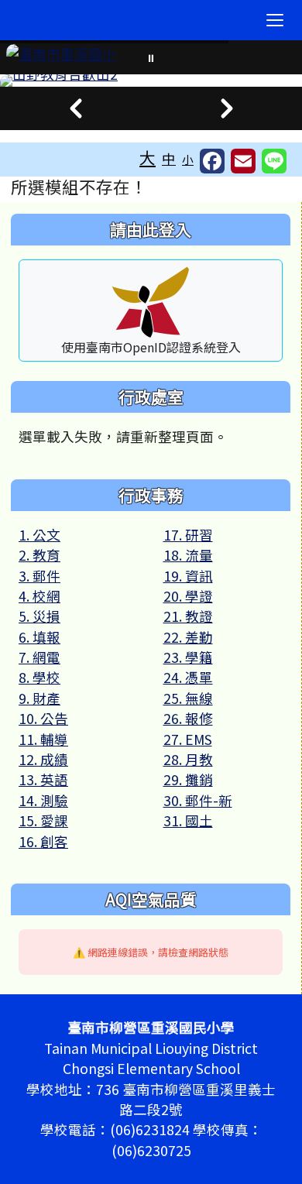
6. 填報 (39, 637)
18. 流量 (188, 555)
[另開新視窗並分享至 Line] (274, 161)
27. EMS (187, 739)
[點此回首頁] (151, 80)
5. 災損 (39, 616)
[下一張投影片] (226, 108)
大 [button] (147, 157)
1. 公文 (39, 534)
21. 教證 (188, 616)
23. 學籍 (188, 657)
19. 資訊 (188, 575)
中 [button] (169, 158)
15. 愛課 (43, 820)
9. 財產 (39, 698)
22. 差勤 (188, 637)
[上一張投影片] (75, 108)
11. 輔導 (43, 739)
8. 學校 (39, 677)
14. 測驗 (43, 800)
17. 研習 (188, 534)
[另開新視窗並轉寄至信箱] (243, 161)
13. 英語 (43, 779)
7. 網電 (39, 657)
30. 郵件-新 (197, 800)
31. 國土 (188, 820)
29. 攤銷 (188, 779)
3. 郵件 (39, 575)
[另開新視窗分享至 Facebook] (212, 161)
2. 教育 (39, 555)
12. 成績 (43, 759)
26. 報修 (188, 718)
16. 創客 (43, 841)
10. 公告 (43, 718)
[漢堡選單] (275, 20)
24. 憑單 (188, 677)
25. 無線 (188, 698)
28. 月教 (188, 759)
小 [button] (188, 159)
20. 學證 (188, 596)
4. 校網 (39, 596)
